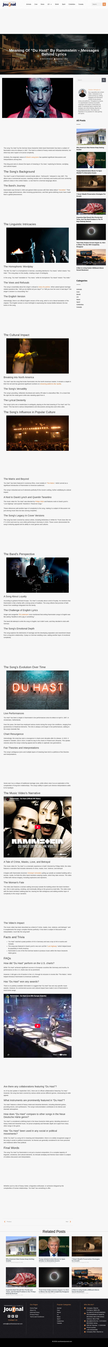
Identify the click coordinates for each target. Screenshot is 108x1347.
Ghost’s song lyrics (32, 157)
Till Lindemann (24, 614)
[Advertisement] (54, 21)
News (42, 4)
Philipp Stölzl (39, 501)
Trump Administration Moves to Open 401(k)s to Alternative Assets (52, 1260)
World (57, 4)
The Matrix (50, 483)
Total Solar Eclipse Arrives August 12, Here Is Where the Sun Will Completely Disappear (90, 245)
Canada (80, 4)
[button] (9, 1316)
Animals (28, 4)
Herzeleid (62, 190)
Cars (36, 4)
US (49, 4)
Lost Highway (52, 946)
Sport (63, 4)
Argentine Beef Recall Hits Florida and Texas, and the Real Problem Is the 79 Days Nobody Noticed (89, 219)
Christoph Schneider (34, 873)
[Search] (104, 4)
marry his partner (44, 287)
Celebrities (72, 4)
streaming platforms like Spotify (50, 384)
